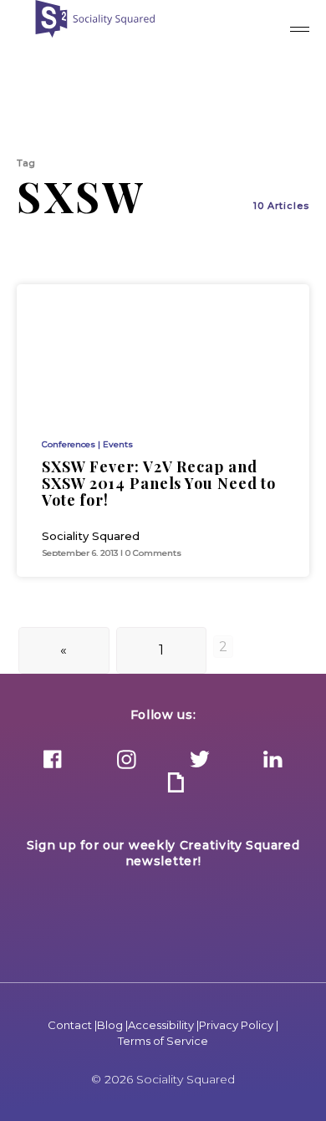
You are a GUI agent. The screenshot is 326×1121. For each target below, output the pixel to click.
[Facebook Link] (53, 760)
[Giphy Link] (176, 784)
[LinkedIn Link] (273, 760)
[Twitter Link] (200, 760)
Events (118, 444)
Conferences (68, 444)
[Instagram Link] (126, 760)
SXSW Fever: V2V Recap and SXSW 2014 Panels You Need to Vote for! (159, 483)
